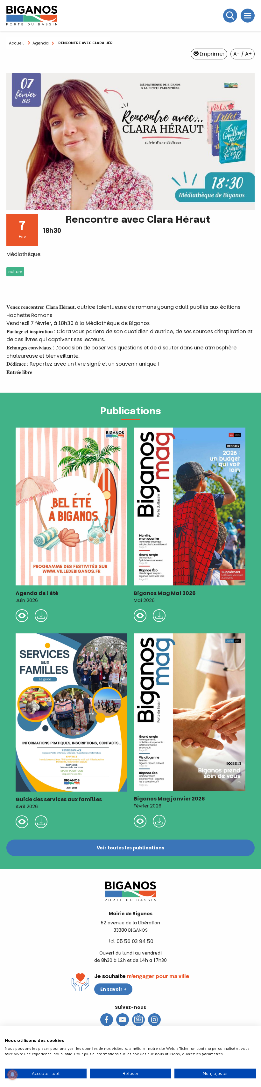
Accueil (16, 43)
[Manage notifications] (12, 1075)
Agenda (40, 43)
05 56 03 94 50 (134, 941)
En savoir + (113, 989)
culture (15, 271)
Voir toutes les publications (130, 848)
